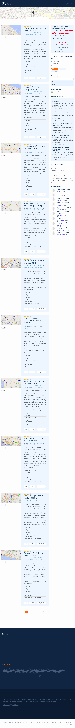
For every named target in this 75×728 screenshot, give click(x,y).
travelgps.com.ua (39, 672)
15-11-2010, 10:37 (38, 208)
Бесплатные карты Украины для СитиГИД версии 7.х (62, 124)
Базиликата (41, 152)
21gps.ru (5, 669)
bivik (28, 669)
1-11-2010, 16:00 (37, 386)
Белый (48, 672)
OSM (3, 37)
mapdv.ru (17, 672)
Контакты (6, 704)
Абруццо (40, 34)
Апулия (40, 93)
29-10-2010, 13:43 (38, 557)
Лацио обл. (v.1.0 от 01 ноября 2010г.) (34, 497)
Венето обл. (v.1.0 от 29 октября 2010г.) (34, 262)
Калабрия (40, 387)
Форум (11, 722)
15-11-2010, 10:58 (38, 443)
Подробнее (62, 49)
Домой (5, 722)
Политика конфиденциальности (40, 722)
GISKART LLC (44, 669)
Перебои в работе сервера (60, 112)
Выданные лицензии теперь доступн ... (63, 203)
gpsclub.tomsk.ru (7, 672)
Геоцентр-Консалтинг (8, 676)
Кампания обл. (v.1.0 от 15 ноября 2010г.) (34, 439)
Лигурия (40, 559)
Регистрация (7, 725)
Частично (56, 63)
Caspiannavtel (35, 669)
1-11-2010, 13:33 (37, 500)
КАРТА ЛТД (43, 676)
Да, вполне (56, 61)
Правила (15, 704)
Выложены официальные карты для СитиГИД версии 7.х (62, 136)
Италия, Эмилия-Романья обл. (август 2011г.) (33, 320)
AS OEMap (12, 669)
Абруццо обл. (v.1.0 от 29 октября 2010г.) (35, 29)
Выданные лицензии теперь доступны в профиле (60, 27)
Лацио (39, 502)
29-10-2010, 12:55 (38, 32)
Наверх (5, 612)
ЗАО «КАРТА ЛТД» (35, 676)
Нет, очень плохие (58, 66)
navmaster (30, 32)
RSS (53, 722)
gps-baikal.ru (52, 669)
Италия (36, 34)
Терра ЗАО (51, 676)
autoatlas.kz (20, 669)
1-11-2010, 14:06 (37, 151)
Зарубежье (30, 34)
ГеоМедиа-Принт (57, 672)
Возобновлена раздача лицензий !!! (59, 100)
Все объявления (57, 97)
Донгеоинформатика (22, 676)
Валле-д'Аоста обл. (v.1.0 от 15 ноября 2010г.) (34, 204)
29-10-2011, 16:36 (38, 325)
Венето (40, 267)
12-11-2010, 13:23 (38, 92)
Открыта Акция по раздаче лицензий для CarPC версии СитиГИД (60, 149)
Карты (25, 34)
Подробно (41, 78)
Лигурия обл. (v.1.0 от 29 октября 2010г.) (34, 554)
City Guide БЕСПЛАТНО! (59, 39)
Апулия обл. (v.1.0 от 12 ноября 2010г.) (34, 88)
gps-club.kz (62, 669)
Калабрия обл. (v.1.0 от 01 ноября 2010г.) (34, 382)
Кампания (40, 444)
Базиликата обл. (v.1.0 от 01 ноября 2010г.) (35, 147)
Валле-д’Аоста (41, 209)
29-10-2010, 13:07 (38, 265)
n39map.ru (25, 672)
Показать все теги (7, 681)
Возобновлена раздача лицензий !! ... (64, 222)
